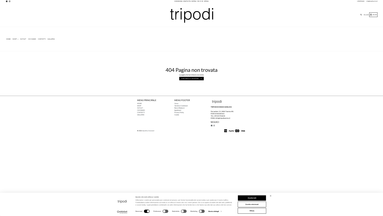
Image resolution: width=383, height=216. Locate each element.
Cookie (176, 115)
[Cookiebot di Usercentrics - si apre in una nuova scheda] (122, 212)
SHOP (15, 39)
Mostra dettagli (213, 211)
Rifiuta (252, 211)
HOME (8, 39)
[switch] (165, 211)
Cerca (176, 103)
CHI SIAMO (32, 39)
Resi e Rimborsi (179, 108)
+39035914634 (360, 1)
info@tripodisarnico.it (372, 1)
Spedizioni (177, 110)
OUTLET (23, 39)
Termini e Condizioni (181, 106)
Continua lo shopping (190, 78)
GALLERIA (51, 39)
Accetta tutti (252, 198)
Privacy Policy (179, 112)
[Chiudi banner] (270, 196)
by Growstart (150, 131)
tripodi (144, 131)
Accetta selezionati (252, 204)
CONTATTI (42, 39)
